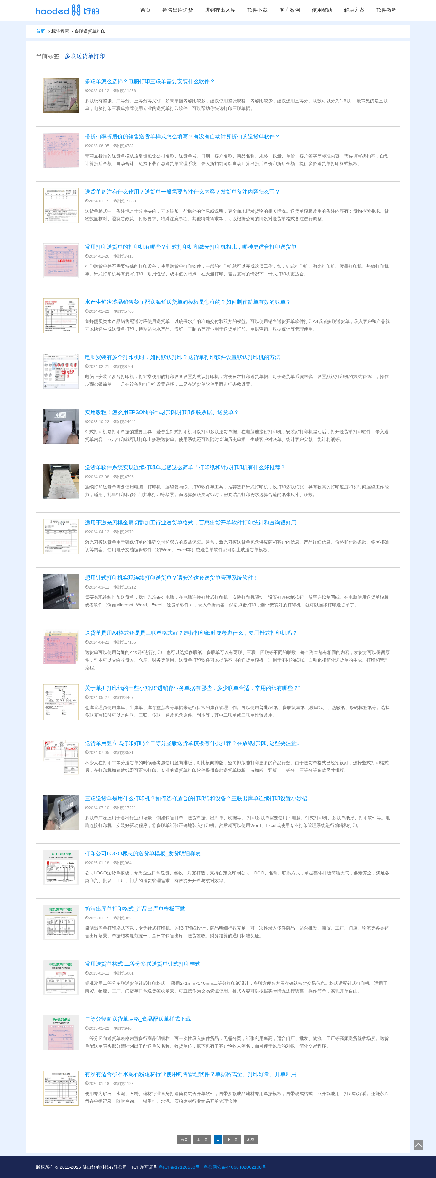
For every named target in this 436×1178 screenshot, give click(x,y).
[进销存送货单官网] (67, 10)
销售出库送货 (177, 10)
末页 (250, 1139)
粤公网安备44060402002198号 (235, 1167)
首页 (145, 10)
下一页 (232, 1139)
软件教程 (386, 10)
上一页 (202, 1139)
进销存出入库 (220, 10)
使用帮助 (322, 10)
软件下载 (257, 10)
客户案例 (290, 10)
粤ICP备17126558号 (179, 1167)
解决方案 (354, 10)
